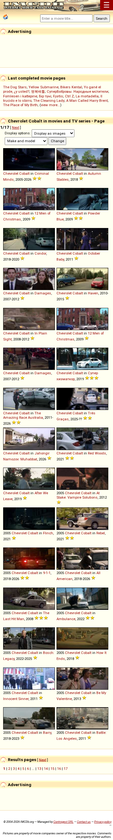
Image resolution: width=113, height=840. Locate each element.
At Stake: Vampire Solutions (78, 495)
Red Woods (97, 453)
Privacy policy (102, 821)
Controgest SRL (63, 821)
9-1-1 (47, 573)
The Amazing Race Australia (23, 415)
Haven (93, 293)
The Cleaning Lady (48, 100)
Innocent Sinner (16, 699)
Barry (47, 732)
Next (15, 127)
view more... (50, 105)
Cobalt (24, 173)
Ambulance (65, 619)
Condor (40, 253)
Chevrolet (10, 173)
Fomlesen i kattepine (20, 96)
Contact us (84, 821)
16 (59, 768)
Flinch (48, 533)
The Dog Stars (15, 87)
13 (39, 768)
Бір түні (45, 96)
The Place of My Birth (20, 105)
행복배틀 (38, 91)
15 (52, 768)
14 (46, 768)
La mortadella (87, 96)
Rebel (100, 533)
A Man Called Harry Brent (87, 100)
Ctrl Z (69, 96)
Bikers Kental (71, 87)
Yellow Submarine (43, 87)
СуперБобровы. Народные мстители (77, 91)
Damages (43, 293)
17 (65, 768)
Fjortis (58, 96)
